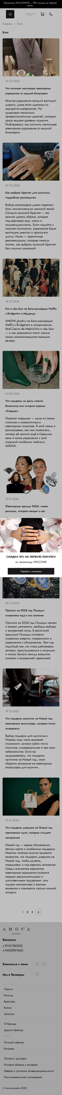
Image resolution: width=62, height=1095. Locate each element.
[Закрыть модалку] (56, 524)
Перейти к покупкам (31, 571)
